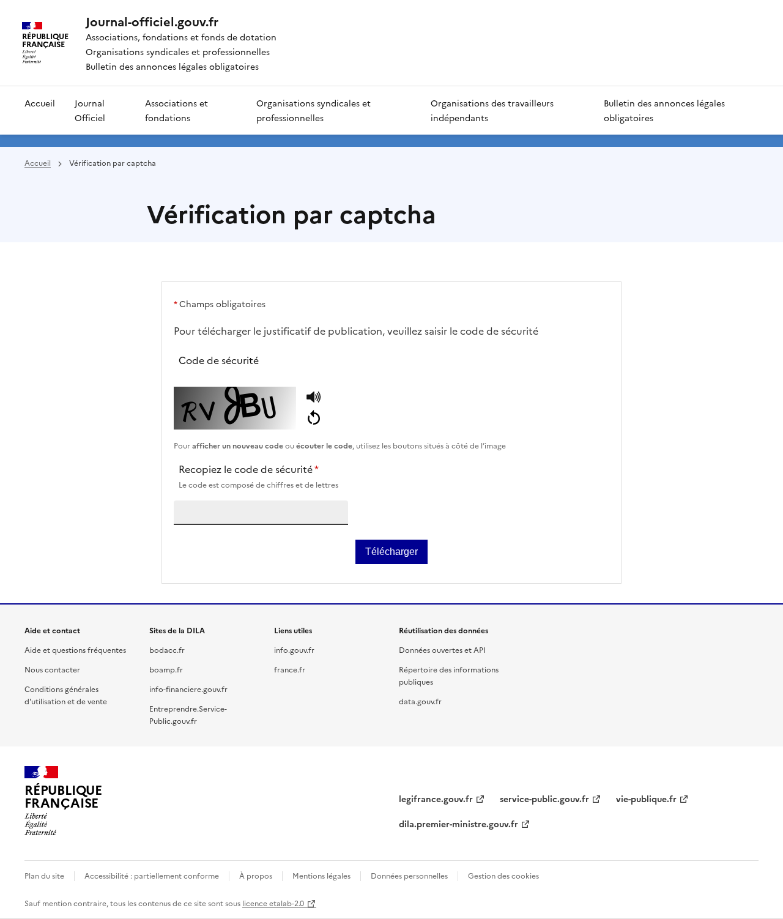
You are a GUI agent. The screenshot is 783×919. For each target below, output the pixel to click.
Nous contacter (52, 669)
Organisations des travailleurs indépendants (492, 110)
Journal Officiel (90, 110)
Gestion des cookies (503, 875)
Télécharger (391, 551)
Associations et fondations (176, 110)
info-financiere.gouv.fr (188, 688)
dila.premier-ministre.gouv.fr (458, 823)
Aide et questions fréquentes (75, 649)
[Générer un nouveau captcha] (313, 418)
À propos (255, 875)
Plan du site (44, 875)
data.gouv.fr (420, 701)
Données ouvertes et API (442, 649)
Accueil (39, 103)
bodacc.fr (167, 649)
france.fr (289, 669)
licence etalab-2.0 (273, 903)
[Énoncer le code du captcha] (313, 398)
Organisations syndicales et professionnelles (313, 110)
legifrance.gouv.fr (436, 798)
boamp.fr (166, 669)
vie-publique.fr (646, 798)
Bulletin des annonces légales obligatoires (664, 110)
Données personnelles (409, 875)
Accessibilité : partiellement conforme (151, 875)
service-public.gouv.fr (544, 798)
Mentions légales (321, 875)
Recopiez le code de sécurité (258, 475)
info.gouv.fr (294, 649)
